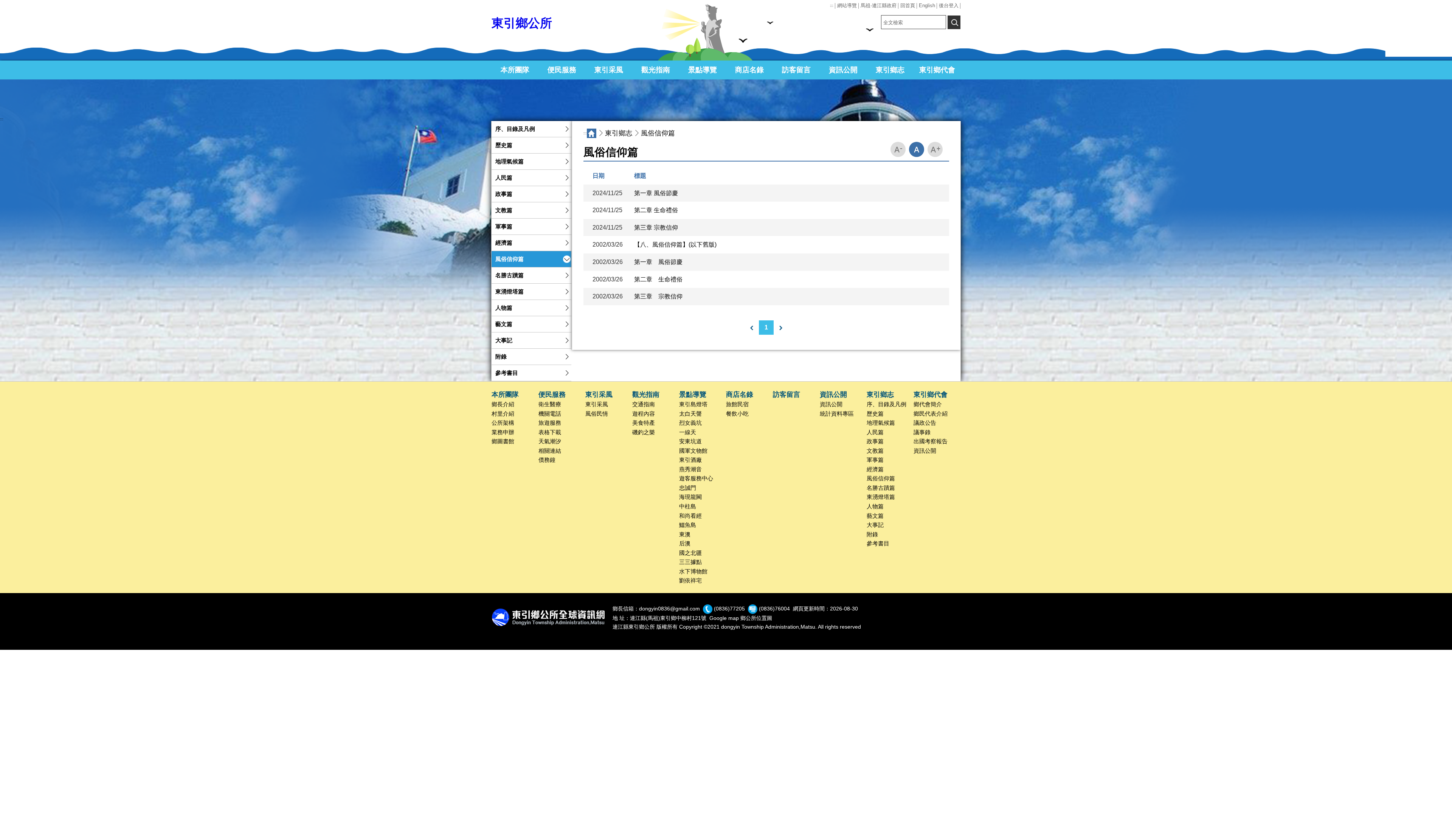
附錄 (501, 357)
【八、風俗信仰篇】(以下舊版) (675, 244)
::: (831, 6)
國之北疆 (690, 553)
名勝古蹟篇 (509, 275)
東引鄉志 (890, 70)
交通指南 (643, 404)
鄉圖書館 (503, 441)
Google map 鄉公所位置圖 (740, 618)
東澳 (684, 534)
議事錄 (922, 432)
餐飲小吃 (737, 414)
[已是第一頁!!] (752, 328)
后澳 (684, 544)
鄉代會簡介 (928, 404)
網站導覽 (847, 5)
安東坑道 (690, 441)
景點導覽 (702, 70)
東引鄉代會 (937, 70)
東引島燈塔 (693, 404)
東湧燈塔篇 (509, 292)
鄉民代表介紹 (931, 414)
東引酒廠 (690, 460)
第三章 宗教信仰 (656, 227)
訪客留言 (796, 70)
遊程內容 (643, 414)
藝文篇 (503, 324)
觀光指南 (655, 70)
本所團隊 (515, 70)
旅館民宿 (737, 404)
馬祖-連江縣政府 (879, 5)
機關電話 (549, 414)
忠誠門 (687, 488)
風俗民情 (596, 414)
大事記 (503, 340)
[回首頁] (591, 133)
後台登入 (949, 5)
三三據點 (690, 562)
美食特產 (643, 423)
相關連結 (549, 451)
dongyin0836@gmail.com (669, 609)
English (927, 5)
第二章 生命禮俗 (656, 210)
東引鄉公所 (522, 23)
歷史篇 (503, 145)
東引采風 (608, 70)
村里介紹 (503, 414)
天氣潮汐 (549, 441)
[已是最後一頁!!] (781, 328)
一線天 (687, 432)
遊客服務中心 (696, 478)
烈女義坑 (690, 423)
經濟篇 (503, 243)
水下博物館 (693, 571)
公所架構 (503, 423)
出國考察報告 (931, 441)
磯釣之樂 (643, 432)
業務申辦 (503, 432)
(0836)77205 (729, 609)
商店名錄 (749, 70)
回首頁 (907, 5)
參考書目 (506, 373)
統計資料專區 (837, 414)
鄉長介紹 (503, 404)
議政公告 (925, 423)
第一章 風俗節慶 (656, 193)
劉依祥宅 (690, 581)
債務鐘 (546, 460)
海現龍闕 (690, 497)
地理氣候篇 (509, 161)
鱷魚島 (687, 525)
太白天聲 (690, 414)
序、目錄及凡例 (515, 129)
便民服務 (562, 70)
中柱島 (687, 506)
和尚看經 (690, 516)
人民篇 (503, 178)
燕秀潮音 (690, 469)
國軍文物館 (693, 451)
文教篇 (503, 210)
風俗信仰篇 (509, 259)
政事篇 (503, 194)
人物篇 (503, 308)
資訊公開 (843, 70)
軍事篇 (503, 227)
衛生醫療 (549, 404)
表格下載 (549, 432)
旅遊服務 (549, 423)
